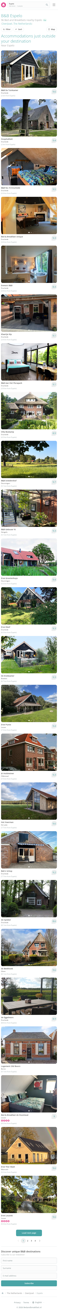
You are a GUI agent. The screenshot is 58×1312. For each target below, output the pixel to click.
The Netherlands (22, 23)
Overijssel (7, 23)
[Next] (53, 117)
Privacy (17, 1302)
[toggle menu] (54, 4)
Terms (26, 1302)
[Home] (2, 1293)
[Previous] (4, 117)
